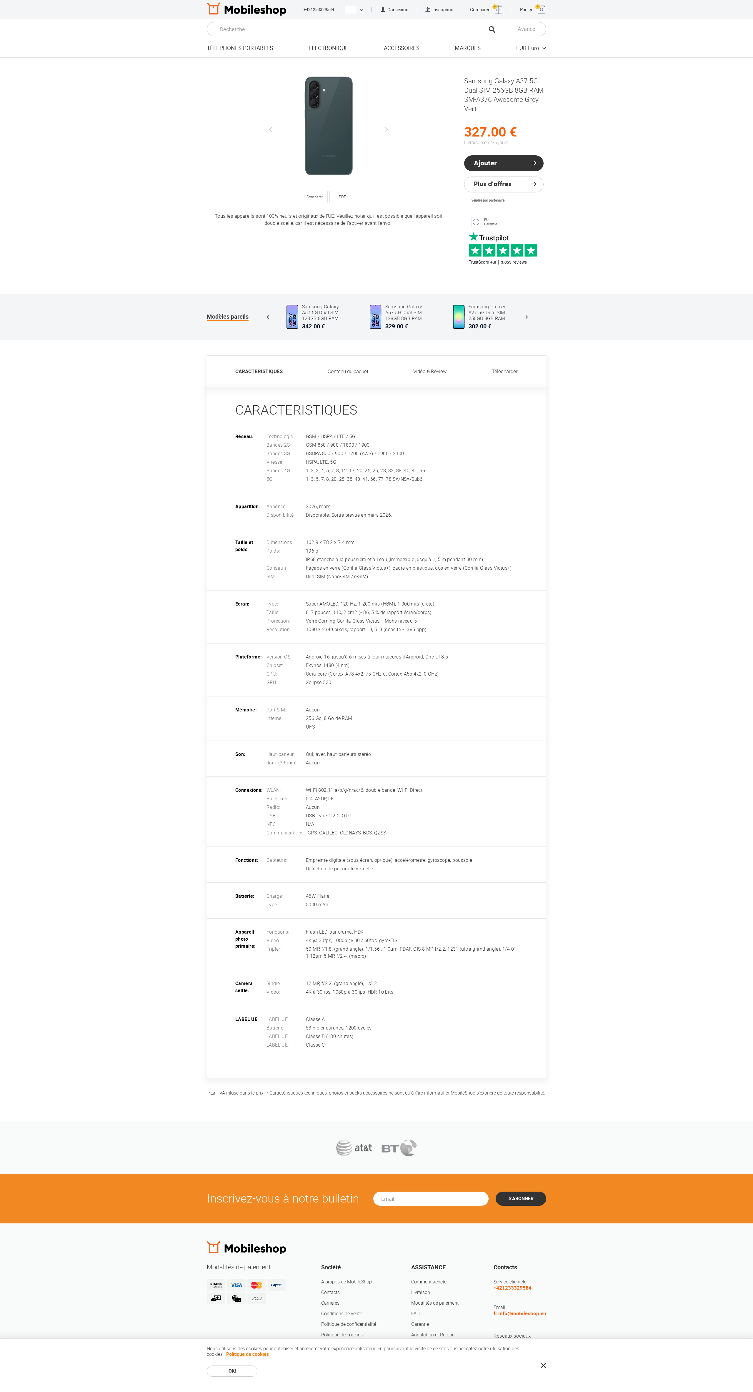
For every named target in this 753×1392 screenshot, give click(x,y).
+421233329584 (319, 9)
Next (386, 129)
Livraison (420, 1292)
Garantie (420, 1324)
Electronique (328, 48)
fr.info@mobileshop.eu (520, 1313)
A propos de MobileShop (346, 1282)
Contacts (330, 1292)
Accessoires (401, 48)
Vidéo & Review (430, 371)
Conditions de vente (341, 1313)
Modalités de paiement (435, 1303)
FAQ (415, 1313)
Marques (468, 48)
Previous (271, 129)
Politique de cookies (342, 1335)
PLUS (256, 1298)
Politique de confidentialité (348, 1324)
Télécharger (505, 371)
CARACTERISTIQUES (259, 371)
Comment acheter (429, 1282)
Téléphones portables (240, 48)
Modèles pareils (228, 316)
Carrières (330, 1303)
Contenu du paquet (348, 371)
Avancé (526, 29)
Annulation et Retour (432, 1335)
